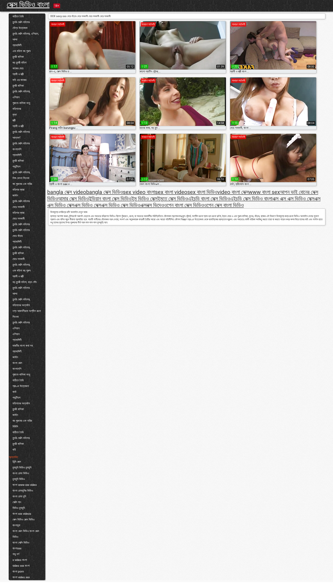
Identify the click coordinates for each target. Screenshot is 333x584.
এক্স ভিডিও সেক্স (87, 205)
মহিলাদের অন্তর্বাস (21, 305)
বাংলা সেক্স (17, 363)
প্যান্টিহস (16, 166)
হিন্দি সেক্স (17, 461)
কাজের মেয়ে (18, 68)
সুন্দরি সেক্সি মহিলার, (21, 91)
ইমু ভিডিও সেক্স (144, 198)
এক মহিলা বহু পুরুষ (22, 51)
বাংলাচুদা (16, 525)
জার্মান (15, 195)
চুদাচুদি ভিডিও (19, 479)
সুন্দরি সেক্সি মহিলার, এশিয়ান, (26, 33)
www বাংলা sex (264, 192)
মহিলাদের (17, 109)
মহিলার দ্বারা (18, 189)
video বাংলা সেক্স (233, 192)
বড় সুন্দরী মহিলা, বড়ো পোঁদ (25, 282)
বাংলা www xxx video (25, 485)
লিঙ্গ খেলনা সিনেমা (21, 178)
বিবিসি (15, 426)
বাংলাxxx (17, 548)
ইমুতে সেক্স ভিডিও (172, 198)
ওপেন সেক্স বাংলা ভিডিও (224, 205)
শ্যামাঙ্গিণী (17, 45)
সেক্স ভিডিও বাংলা (28, 4)
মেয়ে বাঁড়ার (18, 236)
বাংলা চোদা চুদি (19, 496)
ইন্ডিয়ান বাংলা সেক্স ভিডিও (110, 198)
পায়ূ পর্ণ (16, 554)
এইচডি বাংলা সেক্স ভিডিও (209, 198)
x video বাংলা (20, 560)
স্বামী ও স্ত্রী (18, 74)
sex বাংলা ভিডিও (202, 192)
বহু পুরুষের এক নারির (22, 184)
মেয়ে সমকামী (19, 207)
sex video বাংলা (139, 192)
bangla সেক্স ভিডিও (104, 192)
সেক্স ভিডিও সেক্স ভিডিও (23, 519)
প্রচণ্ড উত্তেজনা (21, 386)
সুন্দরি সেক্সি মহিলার (21, 22)
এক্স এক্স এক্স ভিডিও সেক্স (293, 198)
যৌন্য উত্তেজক (20, 28)
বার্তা (14, 392)
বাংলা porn (18, 571)
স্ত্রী (14, 120)
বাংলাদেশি (17, 149)
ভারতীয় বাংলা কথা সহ (23, 345)
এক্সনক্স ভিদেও (152, 205)
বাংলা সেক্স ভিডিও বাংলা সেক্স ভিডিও (26, 534)
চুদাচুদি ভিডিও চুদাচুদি (22, 467)
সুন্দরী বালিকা (18, 57)
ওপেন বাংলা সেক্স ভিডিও (184, 205)
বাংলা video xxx (21, 577)
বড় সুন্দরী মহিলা (20, 62)
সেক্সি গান (17, 502)
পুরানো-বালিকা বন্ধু (21, 103)
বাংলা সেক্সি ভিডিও (21, 542)
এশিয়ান (16, 97)
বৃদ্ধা (15, 114)
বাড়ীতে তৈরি (18, 16)
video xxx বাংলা (21, 565)
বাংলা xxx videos (22, 513)
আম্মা (15, 39)
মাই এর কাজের (19, 80)
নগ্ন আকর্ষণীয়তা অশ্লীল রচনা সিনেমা (27, 313)
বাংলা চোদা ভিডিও (21, 473)
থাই (14, 449)
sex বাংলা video (171, 192)
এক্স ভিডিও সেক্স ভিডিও (120, 205)
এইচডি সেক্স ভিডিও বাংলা (251, 198)
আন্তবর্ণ (16, 137)
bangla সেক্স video (66, 192)
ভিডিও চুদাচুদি (19, 508)
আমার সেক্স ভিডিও (73, 198)
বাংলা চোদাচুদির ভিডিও (23, 490)
